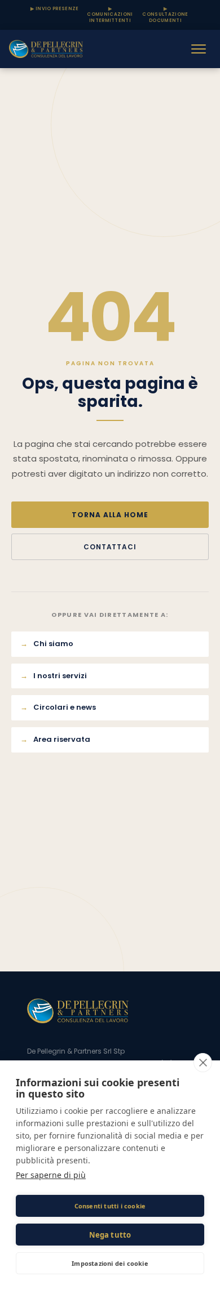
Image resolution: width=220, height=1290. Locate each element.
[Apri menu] (198, 49)
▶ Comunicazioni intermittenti (110, 15)
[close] (202, 1062)
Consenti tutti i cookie (110, 1206)
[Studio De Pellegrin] (46, 49)
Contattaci (110, 547)
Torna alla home (110, 514)
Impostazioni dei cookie (110, 1263)
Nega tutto (110, 1235)
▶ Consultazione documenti (165, 15)
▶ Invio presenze (54, 9)
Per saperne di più (51, 1175)
